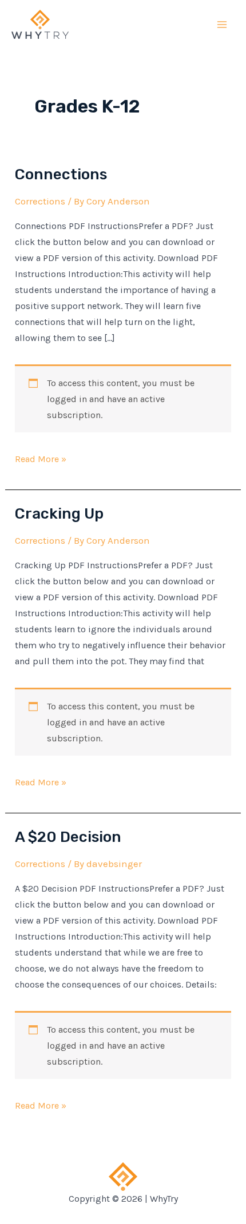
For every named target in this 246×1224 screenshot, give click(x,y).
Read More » (40, 458)
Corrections (40, 201)
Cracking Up (59, 514)
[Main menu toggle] (222, 24)
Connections (61, 174)
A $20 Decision (68, 837)
